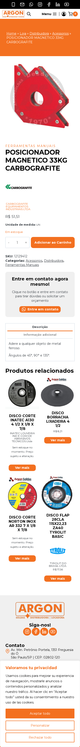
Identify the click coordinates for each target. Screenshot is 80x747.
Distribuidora (39, 33)
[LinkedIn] (57, 4)
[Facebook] (48, 4)
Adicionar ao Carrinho (52, 242)
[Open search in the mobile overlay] (29, 14)
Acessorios (60, 33)
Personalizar (40, 725)
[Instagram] (40, 4)
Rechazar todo (40, 737)
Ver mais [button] (58, 440)
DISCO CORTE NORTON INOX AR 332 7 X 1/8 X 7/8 (22, 523)
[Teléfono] (13, 4)
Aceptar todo (40, 713)
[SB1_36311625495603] (40, 100)
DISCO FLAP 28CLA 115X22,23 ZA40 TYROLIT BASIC (57, 526)
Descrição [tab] (40, 327)
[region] (40, 703)
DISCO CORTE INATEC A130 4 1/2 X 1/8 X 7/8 (22, 422)
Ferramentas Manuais (30, 146)
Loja (23, 33)
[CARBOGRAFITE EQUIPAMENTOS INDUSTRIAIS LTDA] (18, 200)
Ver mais (22, 468)
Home (11, 33)
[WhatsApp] (31, 4)
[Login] (64, 14)
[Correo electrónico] (22, 4)
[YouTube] (66, 4)
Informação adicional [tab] (40, 334)
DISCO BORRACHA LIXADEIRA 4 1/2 (58, 419)
